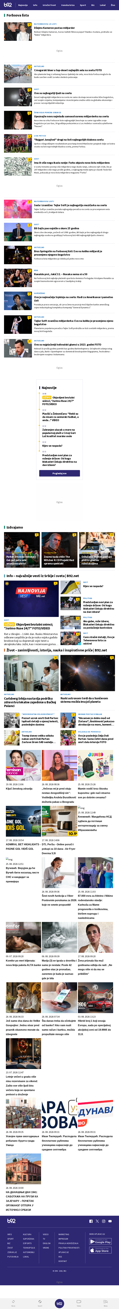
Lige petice (40, 136)
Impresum (63, 1239)
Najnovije (23, 5)
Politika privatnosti (69, 1247)
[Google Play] (100, 1241)
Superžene (39, 293)
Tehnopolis (50, 553)
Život (10, 1247)
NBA (36, 270)
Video (46, 1234)
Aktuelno (39, 66)
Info (9, 1234)
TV (44, 1239)
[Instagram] (103, 1221)
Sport (10, 1239)
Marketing (64, 1234)
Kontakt (63, 1261)
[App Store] (100, 1250)
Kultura (27, 1234)
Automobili (28, 1252)
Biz (9, 1243)
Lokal (26, 1256)
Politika (87, 598)
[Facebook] (91, 1221)
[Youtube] (110, 1221)
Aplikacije (64, 1252)
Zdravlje (12, 1252)
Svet (36, 89)
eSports (27, 1243)
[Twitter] (97, 1221)
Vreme (46, 1247)
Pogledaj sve (59, 473)
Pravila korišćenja (68, 1243)
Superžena (28, 1239)
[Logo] (8, 5)
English (47, 1243)
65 (29, 271)
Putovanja (13, 1256)
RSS (60, 1256)
